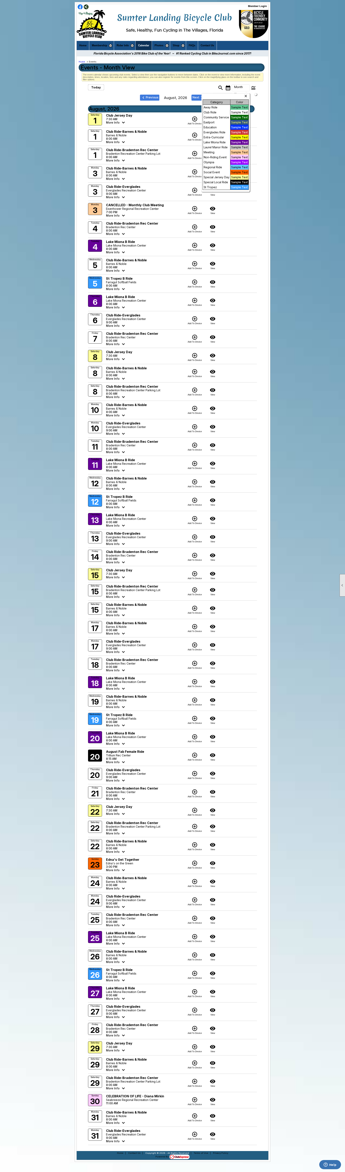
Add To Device (195, 120)
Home (82, 45)
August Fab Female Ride (125, 752)
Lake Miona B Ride (120, 242)
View (213, 210)
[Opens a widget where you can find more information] (330, 1165)
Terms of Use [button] (201, 1153)
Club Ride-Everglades (123, 187)
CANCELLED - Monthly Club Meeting (135, 205)
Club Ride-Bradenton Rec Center (132, 150)
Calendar (143, 45)
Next (198, 97)
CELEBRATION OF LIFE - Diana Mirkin (135, 1096)
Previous (149, 97)
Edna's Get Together (122, 860)
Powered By (162, 1156)
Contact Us (207, 45)
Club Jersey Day (119, 115)
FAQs (192, 45)
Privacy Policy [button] (220, 1153)
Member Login (257, 6)
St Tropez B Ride (119, 278)
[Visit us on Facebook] (80, 7)
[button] (101, 45)
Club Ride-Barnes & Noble (126, 132)
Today (96, 87)
